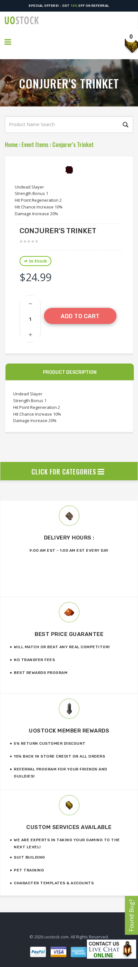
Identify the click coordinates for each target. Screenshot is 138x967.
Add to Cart (80, 316)
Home (11, 144)
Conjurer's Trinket (73, 144)
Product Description (70, 372)
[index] (71, 20)
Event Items (35, 144)
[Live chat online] (111, 949)
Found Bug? (131, 915)
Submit (124, 125)
